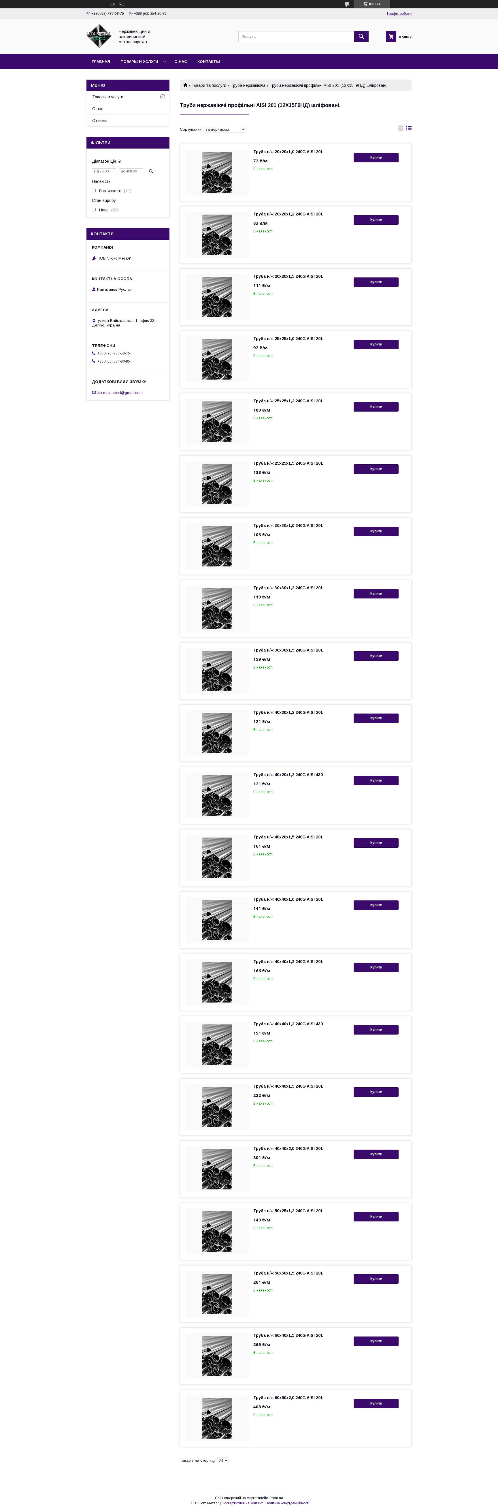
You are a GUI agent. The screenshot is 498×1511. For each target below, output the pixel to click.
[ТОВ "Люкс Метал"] (99, 46)
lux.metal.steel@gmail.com (120, 392)
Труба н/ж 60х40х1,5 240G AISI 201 (288, 1335)
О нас (180, 61)
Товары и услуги (139, 61)
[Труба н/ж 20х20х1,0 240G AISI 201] (217, 172)
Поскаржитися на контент (242, 1503)
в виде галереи (400, 129)
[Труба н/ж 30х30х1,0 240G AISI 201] (217, 546)
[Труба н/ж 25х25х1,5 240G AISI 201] (217, 484)
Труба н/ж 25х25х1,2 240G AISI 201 (288, 401)
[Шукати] (361, 36)
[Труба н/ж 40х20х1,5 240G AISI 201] (217, 858)
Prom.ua (276, 1498)
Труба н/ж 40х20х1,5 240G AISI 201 (288, 837)
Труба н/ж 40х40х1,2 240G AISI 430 (288, 1024)
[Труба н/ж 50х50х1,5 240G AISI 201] (217, 1294)
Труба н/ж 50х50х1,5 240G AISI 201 (288, 1273)
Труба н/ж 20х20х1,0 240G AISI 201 (288, 151)
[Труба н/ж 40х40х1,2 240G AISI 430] (217, 1045)
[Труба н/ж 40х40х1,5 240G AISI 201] (217, 1107)
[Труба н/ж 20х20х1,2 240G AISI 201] (217, 235)
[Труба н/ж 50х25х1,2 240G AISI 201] (217, 1231)
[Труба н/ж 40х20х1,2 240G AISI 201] (217, 733)
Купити (376, 157)
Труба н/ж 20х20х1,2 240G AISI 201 (288, 214)
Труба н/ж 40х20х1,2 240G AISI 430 (288, 774)
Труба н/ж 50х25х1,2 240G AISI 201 (288, 1210)
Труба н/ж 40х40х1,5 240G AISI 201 (288, 1086)
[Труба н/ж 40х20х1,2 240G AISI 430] (217, 795)
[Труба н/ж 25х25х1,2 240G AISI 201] (217, 422)
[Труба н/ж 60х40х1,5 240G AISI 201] (217, 1356)
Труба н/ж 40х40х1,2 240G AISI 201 (288, 961)
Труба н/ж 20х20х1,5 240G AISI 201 (288, 276)
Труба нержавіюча (248, 85)
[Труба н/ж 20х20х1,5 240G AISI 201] (217, 297)
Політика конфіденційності (287, 1503)
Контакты (208, 61)
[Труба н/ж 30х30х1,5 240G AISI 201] (217, 671)
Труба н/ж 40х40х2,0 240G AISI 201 (288, 1148)
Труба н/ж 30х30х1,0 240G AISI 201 (288, 525)
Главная (101, 61)
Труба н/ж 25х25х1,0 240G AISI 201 (288, 338)
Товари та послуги (208, 85)
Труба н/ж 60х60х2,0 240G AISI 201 (288, 1397)
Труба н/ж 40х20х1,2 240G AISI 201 (288, 712)
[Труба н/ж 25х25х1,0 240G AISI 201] (217, 359)
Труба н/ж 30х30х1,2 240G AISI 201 (288, 587)
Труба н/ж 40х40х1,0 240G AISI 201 (288, 899)
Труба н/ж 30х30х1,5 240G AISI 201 (288, 650)
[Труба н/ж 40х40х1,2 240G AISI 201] (217, 982)
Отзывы (99, 120)
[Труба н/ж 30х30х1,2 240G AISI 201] (217, 608)
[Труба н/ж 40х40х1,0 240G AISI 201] (217, 920)
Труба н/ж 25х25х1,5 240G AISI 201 (288, 463)
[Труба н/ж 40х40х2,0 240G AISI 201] (217, 1169)
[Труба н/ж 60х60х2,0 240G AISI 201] (217, 1418)
